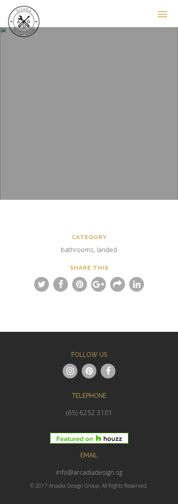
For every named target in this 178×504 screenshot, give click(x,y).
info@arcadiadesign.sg (89, 472)
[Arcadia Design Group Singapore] (26, 11)
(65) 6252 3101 (89, 412)
